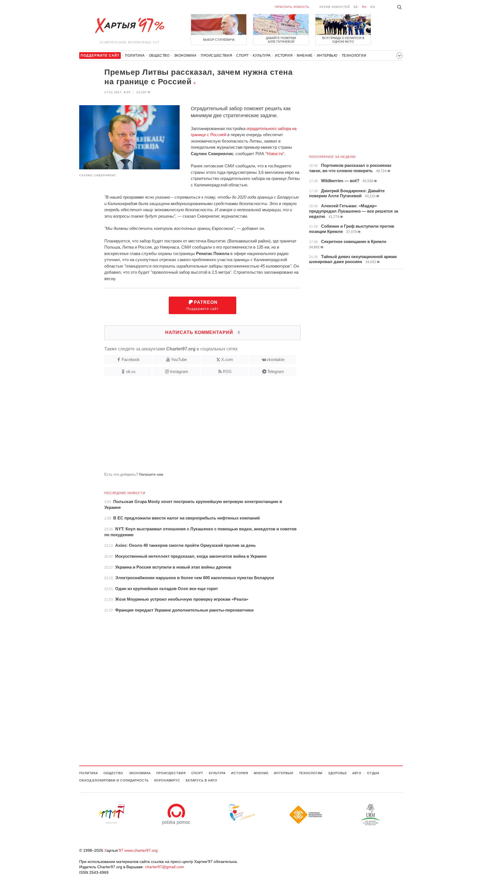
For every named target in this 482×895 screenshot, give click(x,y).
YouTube (179, 359)
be (356, 6)
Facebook (131, 359)
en (372, 6)
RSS (227, 371)
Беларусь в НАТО (201, 780)
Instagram (179, 371)
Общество (159, 55)
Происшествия (216, 55)
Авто (357, 773)
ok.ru (130, 371)
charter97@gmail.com (164, 867)
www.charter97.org (141, 850)
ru (364, 6)
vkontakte (276, 359)
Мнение (305, 55)
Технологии (354, 55)
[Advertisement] (190, 426)
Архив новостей (334, 6)
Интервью (327, 55)
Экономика (185, 55)
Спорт (242, 55)
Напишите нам (151, 474)
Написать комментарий (202, 332)
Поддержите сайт (202, 305)
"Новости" (274, 153)
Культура (262, 55)
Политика (135, 55)
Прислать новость (292, 6)
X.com (227, 359)
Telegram (275, 371)
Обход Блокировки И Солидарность (114, 780)
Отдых (373, 773)
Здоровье (337, 773)
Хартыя (129, 25)
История (284, 55)
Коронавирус (167, 780)
